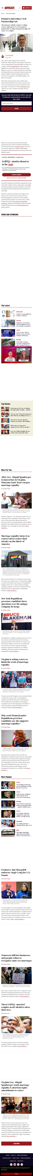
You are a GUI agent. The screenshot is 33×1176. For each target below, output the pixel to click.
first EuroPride (21, 205)
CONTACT (8, 1155)
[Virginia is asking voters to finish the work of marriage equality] (16, 679)
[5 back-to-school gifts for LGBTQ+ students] (8, 313)
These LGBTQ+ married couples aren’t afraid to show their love (15, 1007)
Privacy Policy (24, 1167)
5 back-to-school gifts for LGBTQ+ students (23, 314)
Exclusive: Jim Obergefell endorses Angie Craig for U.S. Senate (15, 872)
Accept (16, 1173)
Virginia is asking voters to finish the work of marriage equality (14, 662)
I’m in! (16, 109)
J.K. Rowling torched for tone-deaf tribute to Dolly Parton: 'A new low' (23, 786)
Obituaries (19, 821)
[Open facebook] (11, 1164)
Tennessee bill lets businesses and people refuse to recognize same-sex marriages (16, 958)
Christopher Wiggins (6, 488)
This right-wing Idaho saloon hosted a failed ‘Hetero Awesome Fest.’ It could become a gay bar (23, 835)
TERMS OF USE (13, 1161)
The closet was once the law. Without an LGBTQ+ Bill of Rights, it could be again (21, 421)
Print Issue (19, 312)
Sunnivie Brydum (10, 55)
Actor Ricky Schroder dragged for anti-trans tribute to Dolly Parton (23, 814)
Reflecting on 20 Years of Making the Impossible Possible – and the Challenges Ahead (20, 409)
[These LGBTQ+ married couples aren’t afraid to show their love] (16, 1024)
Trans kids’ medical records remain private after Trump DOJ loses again (23, 344)
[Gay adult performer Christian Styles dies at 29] (8, 823)
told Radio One (24, 87)
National (18, 340)
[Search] (20, 8)
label (29, 185)
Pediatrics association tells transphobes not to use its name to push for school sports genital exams (23, 326)
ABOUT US (13, 1155)
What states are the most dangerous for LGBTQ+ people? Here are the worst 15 (20, 427)
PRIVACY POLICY (15, 1158)
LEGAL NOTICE (20, 1161)
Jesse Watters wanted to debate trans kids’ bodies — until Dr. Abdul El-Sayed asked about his (24, 806)
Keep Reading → (12, 590)
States (18, 330)
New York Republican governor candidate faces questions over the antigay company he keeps (14, 602)
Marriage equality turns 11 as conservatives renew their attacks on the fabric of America (15, 540)
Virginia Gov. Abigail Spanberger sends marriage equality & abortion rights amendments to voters (15, 1086)
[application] (16, 354)
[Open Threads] (18, 1164)
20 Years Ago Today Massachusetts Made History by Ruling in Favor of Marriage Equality (21, 415)
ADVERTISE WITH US (7, 1158)
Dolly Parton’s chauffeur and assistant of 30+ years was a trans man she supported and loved (23, 796)
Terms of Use (4, 1169)
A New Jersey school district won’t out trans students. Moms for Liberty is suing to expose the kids (24, 335)
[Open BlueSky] (14, 1164)
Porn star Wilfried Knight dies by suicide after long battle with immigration (20, 432)
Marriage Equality (10, 13)
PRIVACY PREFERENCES (25, 1158)
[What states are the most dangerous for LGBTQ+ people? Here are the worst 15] (5, 426)
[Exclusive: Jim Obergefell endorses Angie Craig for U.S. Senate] (16, 890)
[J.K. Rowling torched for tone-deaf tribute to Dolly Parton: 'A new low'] (8, 785)
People (18, 782)
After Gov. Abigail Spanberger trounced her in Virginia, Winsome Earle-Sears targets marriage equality (16, 481)
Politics (18, 320)
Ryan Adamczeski (6, 1013)
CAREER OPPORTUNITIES (22, 1155)
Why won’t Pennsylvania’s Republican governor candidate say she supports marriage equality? (14, 719)
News (17, 830)
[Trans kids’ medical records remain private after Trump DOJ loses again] (8, 342)
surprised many (19, 146)
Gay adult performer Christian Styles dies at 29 (24, 824)
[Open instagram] (22, 1164)
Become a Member (16, 174)
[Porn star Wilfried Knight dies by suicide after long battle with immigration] (5, 432)
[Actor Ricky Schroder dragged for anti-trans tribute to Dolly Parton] (8, 814)
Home (2, 13)
